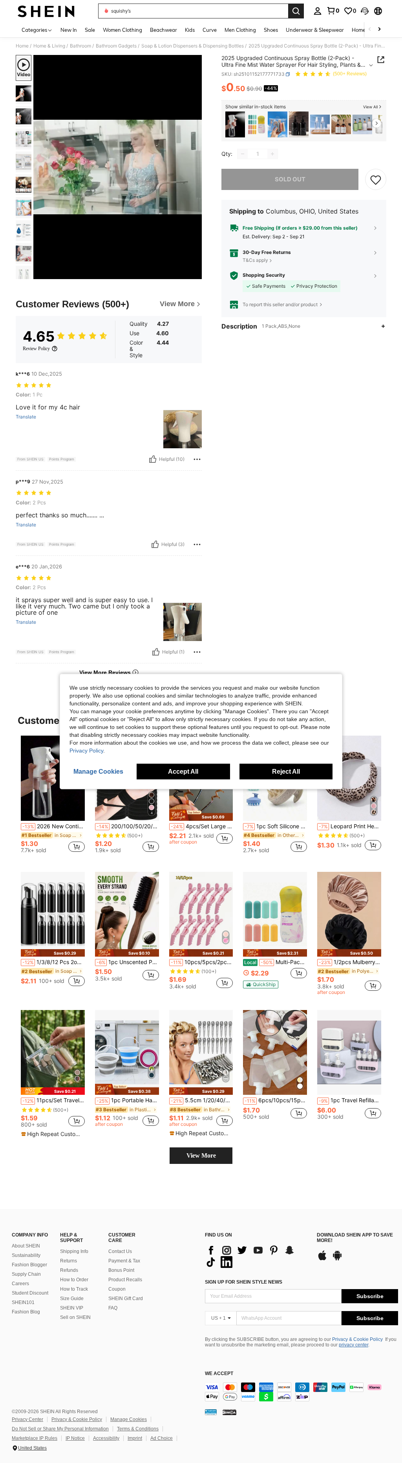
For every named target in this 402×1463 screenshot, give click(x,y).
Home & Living (49, 46)
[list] (257, 1256)
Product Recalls (125, 1279)
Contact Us (120, 1251)
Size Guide (72, 1298)
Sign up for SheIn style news (243, 1282)
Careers (20, 1283)
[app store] (322, 1259)
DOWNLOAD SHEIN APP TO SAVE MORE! (355, 1238)
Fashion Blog (26, 1312)
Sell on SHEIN (75, 1317)
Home (22, 46)
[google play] (337, 1259)
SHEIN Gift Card (125, 1298)
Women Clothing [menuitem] (122, 30)
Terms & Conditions (138, 1429)
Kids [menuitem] (190, 30)
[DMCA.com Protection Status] (229, 1412)
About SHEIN (26, 1246)
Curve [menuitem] (210, 30)
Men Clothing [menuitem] (240, 30)
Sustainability (26, 1255)
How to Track (74, 1289)
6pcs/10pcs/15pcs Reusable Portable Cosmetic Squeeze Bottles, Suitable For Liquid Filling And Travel (276, 1100)
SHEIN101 (23, 1302)
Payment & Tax (124, 1261)
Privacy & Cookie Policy (357, 1339)
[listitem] (235, 124)
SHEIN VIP (71, 1308)
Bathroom (80, 46)
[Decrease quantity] (243, 154)
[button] (364, 11)
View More (201, 1155)
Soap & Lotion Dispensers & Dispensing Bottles (192, 46)
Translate (26, 417)
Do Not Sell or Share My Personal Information (60, 1429)
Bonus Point (121, 1270)
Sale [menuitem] (90, 30)
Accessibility (106, 1438)
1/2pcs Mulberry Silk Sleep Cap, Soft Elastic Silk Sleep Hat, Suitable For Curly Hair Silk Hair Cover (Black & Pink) (350, 962)
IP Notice (75, 1438)
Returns (68, 1261)
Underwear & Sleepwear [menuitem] (315, 30)
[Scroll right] (379, 29)
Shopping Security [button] (264, 275)
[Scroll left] (370, 29)
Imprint (135, 1438)
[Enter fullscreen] (195, 273)
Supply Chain (26, 1274)
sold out (290, 179)
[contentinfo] (301, 1392)
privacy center (353, 1345)
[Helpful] (152, 459)
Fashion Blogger (29, 1265)
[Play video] (117, 167)
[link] (333, 10)
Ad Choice (161, 1438)
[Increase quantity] (272, 154)
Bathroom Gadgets (116, 46)
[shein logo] (46, 11)
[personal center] (317, 11)
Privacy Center (27, 1419)
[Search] (296, 11)
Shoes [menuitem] (271, 30)
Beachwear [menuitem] (163, 30)
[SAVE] (375, 179)
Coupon (117, 1289)
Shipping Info (74, 1251)
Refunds (69, 1270)
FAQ (112, 1308)
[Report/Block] (197, 459)
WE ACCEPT (219, 1373)
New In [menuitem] (68, 30)
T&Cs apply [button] (255, 260)
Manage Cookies (128, 1419)
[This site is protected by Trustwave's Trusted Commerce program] (211, 1412)
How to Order (74, 1279)
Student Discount (30, 1293)
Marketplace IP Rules (34, 1438)
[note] (201, 815)
